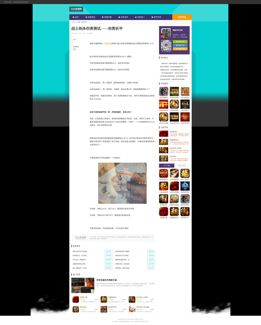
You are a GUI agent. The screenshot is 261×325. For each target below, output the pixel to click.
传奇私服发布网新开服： (107, 280)
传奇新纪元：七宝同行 (80, 255)
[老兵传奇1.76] (185, 208)
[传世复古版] (163, 208)
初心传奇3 (179, 158)
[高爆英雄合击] (174, 208)
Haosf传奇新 (185, 97)
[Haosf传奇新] (185, 88)
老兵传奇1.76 (185, 217)
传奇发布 (124, 17)
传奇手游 (182, 17)
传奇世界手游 (185, 123)
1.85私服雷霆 (174, 179)
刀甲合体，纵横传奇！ (80, 260)
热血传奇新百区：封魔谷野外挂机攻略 (172, 79)
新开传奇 (157, 17)
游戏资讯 (91, 17)
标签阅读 (76, 46)
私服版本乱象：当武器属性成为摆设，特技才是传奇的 (177, 70)
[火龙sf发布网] (163, 182)
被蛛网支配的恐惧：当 (122, 260)
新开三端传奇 (185, 179)
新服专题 (108, 17)
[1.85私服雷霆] (174, 170)
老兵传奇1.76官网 (179, 150)
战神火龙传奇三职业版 (80, 251)
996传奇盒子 (185, 110)
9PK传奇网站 (174, 110)
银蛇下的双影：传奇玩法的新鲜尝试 (171, 66)
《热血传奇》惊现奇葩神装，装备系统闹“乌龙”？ (175, 63)
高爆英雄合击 (179, 142)
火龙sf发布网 (164, 192)
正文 (74, 39)
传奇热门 (141, 17)
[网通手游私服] (174, 195)
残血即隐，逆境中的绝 (122, 268)
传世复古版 (179, 134)
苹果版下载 (181, 45)
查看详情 (108, 251)
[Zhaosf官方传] (174, 113)
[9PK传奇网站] (174, 100)
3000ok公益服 (163, 123)
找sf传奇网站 (164, 97)
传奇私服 (108, 43)
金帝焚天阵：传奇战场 (122, 264)
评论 (74, 49)
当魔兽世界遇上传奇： (80, 264)
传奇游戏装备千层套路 (122, 251)
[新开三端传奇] (185, 170)
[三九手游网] (76, 9)
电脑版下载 (181, 49)
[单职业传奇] (163, 195)
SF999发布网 (174, 97)
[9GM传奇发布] (163, 100)
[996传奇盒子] (185, 100)
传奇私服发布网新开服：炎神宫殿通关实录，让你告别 (177, 76)
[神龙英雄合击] (163, 170)
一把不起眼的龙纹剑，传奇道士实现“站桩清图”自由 (176, 73)
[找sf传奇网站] (163, 88)
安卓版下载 (181, 41)
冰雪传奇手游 (185, 192)
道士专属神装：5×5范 (79, 268)
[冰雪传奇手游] (185, 182)
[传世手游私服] (174, 182)
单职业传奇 (163, 205)
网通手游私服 (174, 205)
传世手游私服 (174, 192)
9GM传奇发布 (163, 110)
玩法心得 (83, 22)
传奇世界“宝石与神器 (122, 255)
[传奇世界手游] (185, 113)
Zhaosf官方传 (174, 123)
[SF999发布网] (174, 88)
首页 (77, 17)
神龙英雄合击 (163, 179)
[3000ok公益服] (163, 113)
